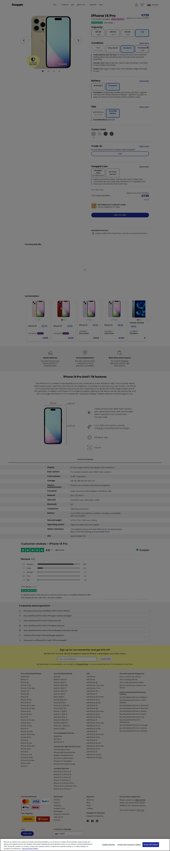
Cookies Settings (108, 844)
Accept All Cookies (151, 844)
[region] (85, 845)
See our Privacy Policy (30, 848)
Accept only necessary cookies (129, 844)
